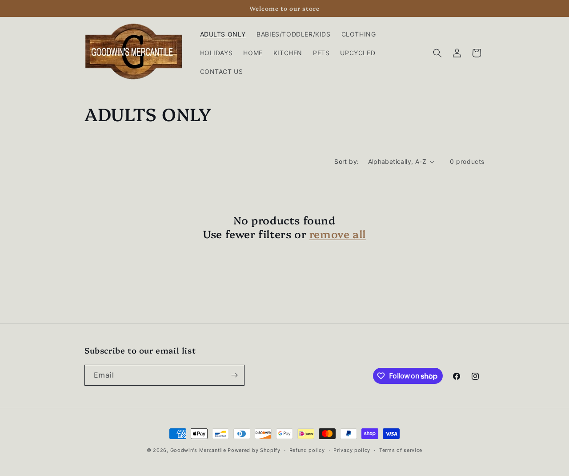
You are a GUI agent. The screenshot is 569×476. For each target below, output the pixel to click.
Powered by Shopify (254, 450)
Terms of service (400, 450)
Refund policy (307, 450)
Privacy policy (351, 450)
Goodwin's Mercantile (198, 450)
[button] (437, 53)
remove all (337, 233)
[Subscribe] (234, 375)
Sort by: (346, 161)
